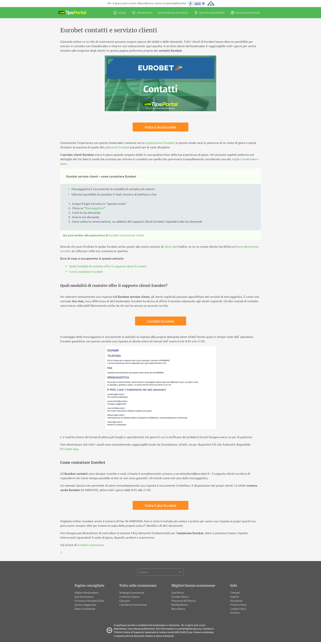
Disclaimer (236, 600)
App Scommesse (83, 596)
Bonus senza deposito (173, 12)
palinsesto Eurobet (117, 147)
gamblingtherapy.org (189, 628)
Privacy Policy (238, 604)
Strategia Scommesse (131, 592)
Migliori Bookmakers (86, 592)
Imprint (234, 596)
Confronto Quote (129, 596)
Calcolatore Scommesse (133, 604)
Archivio (235, 612)
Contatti (235, 592)
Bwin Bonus (178, 608)
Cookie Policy (238, 608)
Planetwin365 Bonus (183, 600)
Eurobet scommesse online (126, 235)
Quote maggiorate (212, 12)
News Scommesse (84, 608)
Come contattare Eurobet (86, 271)
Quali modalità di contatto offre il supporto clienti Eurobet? (108, 266)
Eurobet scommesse (90, 545)
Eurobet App (70, 449)
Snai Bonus (177, 592)
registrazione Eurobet (159, 142)
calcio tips (170, 246)
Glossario (124, 600)
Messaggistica (94, 208)
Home (122, 12)
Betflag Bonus (179, 604)
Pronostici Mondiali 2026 (89, 600)
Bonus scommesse (247, 12)
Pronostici (144, 12)
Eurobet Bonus (180, 596)
